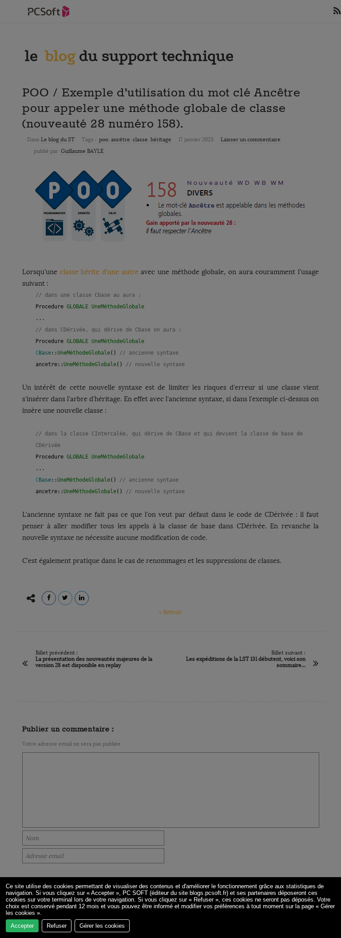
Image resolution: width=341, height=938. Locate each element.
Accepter (22, 925)
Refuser (57, 925)
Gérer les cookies (102, 925)
